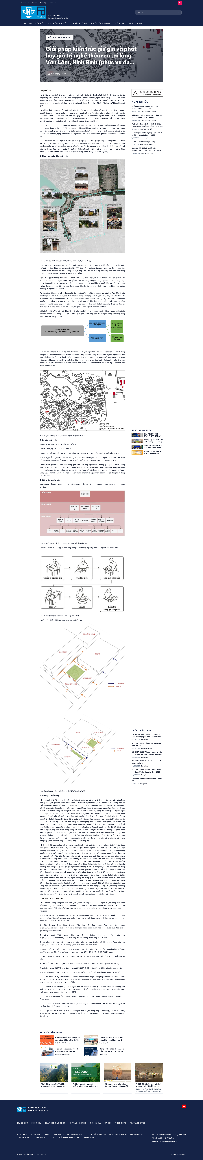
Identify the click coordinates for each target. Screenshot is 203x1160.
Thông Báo (120, 23)
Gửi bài (35, 3)
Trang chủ (26, 23)
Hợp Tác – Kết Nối (79, 23)
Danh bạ (43, 3)
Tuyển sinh (53, 3)
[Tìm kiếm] (179, 12)
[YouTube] (184, 1106)
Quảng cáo (25, 3)
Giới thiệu (39, 23)
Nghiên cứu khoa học (101, 23)
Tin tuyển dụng (136, 23)
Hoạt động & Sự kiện (57, 23)
